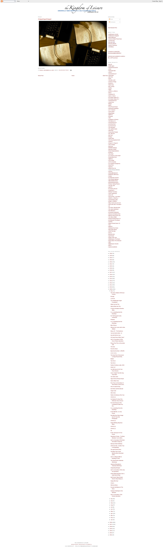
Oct (112, 500)
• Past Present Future (113, 106)
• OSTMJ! (110, 221)
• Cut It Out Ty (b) (112, 125)
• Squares (110, 166)
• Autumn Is (110, 83)
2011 (111, 285)
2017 (111, 272)
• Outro (109, 78)
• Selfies (110, 88)
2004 (111, 530)
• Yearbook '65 (111, 94)
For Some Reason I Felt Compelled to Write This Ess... (117, 404)
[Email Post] (70, 70)
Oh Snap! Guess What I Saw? (117, 337)
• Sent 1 (110, 96)
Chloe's (112, 483)
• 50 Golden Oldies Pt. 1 (113, 97)
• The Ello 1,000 (111, 80)
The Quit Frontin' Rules (116, 449)
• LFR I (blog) (111, 160)
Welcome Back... (114, 485)
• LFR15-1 (110, 91)
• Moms (109, 92)
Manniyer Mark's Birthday (116, 443)
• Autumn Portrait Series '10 (114, 218)
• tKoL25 (110, 64)
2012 (111, 282)
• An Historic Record (112, 188)
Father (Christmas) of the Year (117, 395)
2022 (111, 262)
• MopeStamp (111, 113)
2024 (111, 257)
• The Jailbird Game (112, 129)
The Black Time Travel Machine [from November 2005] (117, 453)
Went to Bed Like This (116, 306)
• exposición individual (113, 108)
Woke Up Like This (115, 304)
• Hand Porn (111, 165)
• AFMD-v (110, 201)
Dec (112, 291)
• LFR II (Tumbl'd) (112, 162)
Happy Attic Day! (114, 481)
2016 (111, 274)
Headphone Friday (64, 70)
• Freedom (110, 116)
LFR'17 (110, 72)
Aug (112, 505)
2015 (111, 276)
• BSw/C (110, 103)
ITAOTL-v (111, 198)
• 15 (109, 206)
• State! (109, 89)
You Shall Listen (114, 376)
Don (112, 77)
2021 (111, 264)
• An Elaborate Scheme (113, 177)
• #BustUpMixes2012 (113, 180)
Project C (116, 143)
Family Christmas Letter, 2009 (117, 365)
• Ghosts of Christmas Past (114, 214)
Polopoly (113, 319)
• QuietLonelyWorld (112, 247)
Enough (112, 296)
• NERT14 (110, 114)
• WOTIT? (110, 187)
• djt (109, 77)
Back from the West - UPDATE (117, 351)
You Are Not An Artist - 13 (116, 333)
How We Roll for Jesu (116, 335)
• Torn (109, 224)
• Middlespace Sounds (113, 243)
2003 (111, 532)
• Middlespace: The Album (114, 239)
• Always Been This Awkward (114, 240)
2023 (111, 259)
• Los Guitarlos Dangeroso (114, 163)
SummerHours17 (113, 73)
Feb (112, 517)
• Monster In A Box (112, 149)
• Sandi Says (111, 138)
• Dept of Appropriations (113, 151)
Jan (112, 519)
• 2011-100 (110, 195)
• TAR (109, 118)
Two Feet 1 (113, 363)
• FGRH (110, 66)
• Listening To (111, 190)
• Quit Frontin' (111, 236)
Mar (112, 515)
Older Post (105, 75)
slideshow (114, 193)
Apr (112, 513)
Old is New (113, 393)
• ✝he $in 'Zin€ (111, 185)
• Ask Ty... (110, 232)
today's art (113, 367)
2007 (111, 524)
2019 (111, 268)
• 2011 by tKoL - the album (114, 196)
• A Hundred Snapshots (113, 212)
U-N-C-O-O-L (114, 353)
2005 (111, 528)
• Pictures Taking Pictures (114, 184)
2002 (111, 535)
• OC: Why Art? (111, 133)
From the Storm (114, 348)
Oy (111, 430)
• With (109, 242)
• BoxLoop (110, 146)
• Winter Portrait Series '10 (114, 223)
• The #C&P (110, 154)
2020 (111, 266)
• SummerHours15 (112, 100)
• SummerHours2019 (113, 67)
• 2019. (109, 69)
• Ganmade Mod (112, 70)
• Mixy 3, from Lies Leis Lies (114, 203)
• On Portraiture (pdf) (112, 199)
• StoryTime (110, 130)
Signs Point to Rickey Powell (117, 378)
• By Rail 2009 (111, 234)
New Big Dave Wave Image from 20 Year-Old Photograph (117, 417)
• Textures (110, 141)
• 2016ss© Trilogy (112, 81)
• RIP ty (109, 245)
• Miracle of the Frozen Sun (114, 215)
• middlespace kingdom (113, 35)
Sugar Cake (113, 390)
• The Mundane (111, 127)
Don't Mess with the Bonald (117, 388)
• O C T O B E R (111, 110)
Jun (112, 509)
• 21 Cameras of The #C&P (114, 155)
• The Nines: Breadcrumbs (114, 207)
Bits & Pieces (114, 325)
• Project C (110, 143)
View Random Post (112, 27)
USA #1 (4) (113, 397)
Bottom (112, 358)
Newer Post (40, 75)
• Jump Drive (111, 102)
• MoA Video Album (112, 229)
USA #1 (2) (113, 426)
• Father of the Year (112, 237)
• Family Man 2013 (112, 157)
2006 (111, 526)
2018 (111, 270)
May (112, 511)
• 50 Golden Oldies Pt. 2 (113, 99)
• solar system (111, 111)
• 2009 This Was (112, 231)
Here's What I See (115, 380)
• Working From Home (113, 228)
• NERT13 (110, 158)
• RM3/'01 (110, 226)
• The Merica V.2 (112, 121)
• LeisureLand (111, 40)
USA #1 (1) (113, 428)
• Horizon (110, 171)
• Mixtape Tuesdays (112, 191)
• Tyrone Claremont (112, 45)
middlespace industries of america (81, 544)
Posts (111, 19)
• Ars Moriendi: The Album (114, 220)
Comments (112, 22)
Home (73, 75)
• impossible (111, 75)
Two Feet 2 (113, 360)
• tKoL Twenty (111, 86)
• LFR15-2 (115, 91)
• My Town (110, 135)
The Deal (113, 346)
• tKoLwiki (110, 42)
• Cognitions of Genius (113, 119)
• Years (109, 193)
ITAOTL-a (116, 198)
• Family (110, 176)
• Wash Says (111, 84)
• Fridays (110, 136)
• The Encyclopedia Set (113, 140)
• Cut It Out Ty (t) (111, 124)
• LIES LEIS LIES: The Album (114, 204)
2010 (111, 287)
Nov (112, 498)
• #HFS (109, 105)
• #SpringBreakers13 (113, 173)
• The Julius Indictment (113, 209)
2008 (111, 522)
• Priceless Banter (112, 43)
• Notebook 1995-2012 (113, 174)
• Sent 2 (113, 96)
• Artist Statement (112, 37)
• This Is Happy (111, 144)
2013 (111, 280)
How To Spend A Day (115, 386)
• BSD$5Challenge (112, 147)
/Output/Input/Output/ (44, 19)
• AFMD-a (115, 201)
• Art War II (110, 152)
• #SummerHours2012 (113, 182)
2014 (111, 278)
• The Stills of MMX (112, 217)
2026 (111, 253)
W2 (114, 42)
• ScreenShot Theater (113, 132)
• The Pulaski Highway (113, 179)
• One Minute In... (112, 210)
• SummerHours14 (112, 122)
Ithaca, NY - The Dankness (117, 331)
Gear (115, 39)
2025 (111, 255)
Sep (112, 503)
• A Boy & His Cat (112, 168)
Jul (111, 507)
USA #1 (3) (113, 420)
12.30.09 (113, 298)
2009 (111, 289)
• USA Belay (111, 46)
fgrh (113, 66)
